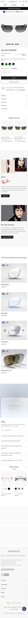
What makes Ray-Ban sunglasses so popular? (11, 447)
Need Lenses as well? (14, 81)
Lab (23, 5)
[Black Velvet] (9, 488)
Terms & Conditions (14, 608)
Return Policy (7, 607)
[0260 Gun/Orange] (19, 488)
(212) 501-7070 (11, 89)
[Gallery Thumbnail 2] (12, 44)
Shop (5, 5)
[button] (21, 1)
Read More (5, 195)
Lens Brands (3, 101)
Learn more (3, 286)
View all (14, 468)
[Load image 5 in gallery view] (14, 28)
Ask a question (4, 108)
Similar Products (14, 466)
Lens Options (4, 98)
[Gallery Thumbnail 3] (17, 44)
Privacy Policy (21, 607)
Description (3, 95)
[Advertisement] (14, 515)
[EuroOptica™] (13, 1)
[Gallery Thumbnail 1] (8, 44)
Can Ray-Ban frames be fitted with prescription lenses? (11, 454)
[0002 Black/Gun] (16, 488)
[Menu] (1, 1)
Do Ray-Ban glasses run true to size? (11, 460)
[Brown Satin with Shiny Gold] (5, 488)
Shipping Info (4, 105)
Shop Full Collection (7, 236)
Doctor (14, 5)
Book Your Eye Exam (14, 402)
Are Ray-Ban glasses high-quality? (11, 440)
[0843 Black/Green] (22, 488)
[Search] (4, 1)
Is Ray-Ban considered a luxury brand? (12, 435)
